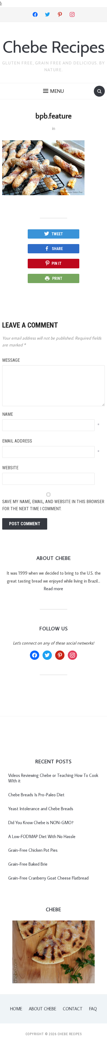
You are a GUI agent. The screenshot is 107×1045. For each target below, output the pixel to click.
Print (57, 278)
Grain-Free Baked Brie (27, 864)
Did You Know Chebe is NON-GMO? (41, 822)
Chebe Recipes (54, 47)
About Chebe (42, 1008)
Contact (73, 1008)
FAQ (93, 1008)
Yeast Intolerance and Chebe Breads (40, 808)
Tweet (57, 234)
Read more (53, 588)
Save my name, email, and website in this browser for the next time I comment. (53, 505)
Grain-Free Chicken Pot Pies (33, 850)
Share (57, 249)
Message (11, 360)
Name (7, 414)
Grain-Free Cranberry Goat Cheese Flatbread (48, 878)
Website (10, 467)
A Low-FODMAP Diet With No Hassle (41, 836)
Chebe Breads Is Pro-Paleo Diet (36, 794)
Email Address (17, 441)
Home (16, 1008)
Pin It (56, 263)
